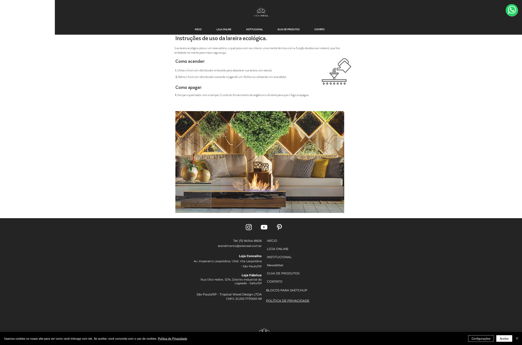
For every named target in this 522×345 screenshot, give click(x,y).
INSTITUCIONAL (279, 257)
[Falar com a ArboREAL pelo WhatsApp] (512, 10)
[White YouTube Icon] (264, 227)
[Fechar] (517, 338)
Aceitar (504, 338)
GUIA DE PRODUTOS (283, 273)
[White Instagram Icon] (249, 227)
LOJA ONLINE (278, 249)
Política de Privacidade (172, 338)
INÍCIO (272, 241)
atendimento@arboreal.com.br (240, 246)
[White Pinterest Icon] (279, 227)
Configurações (481, 338)
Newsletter (275, 265)
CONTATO (274, 281)
